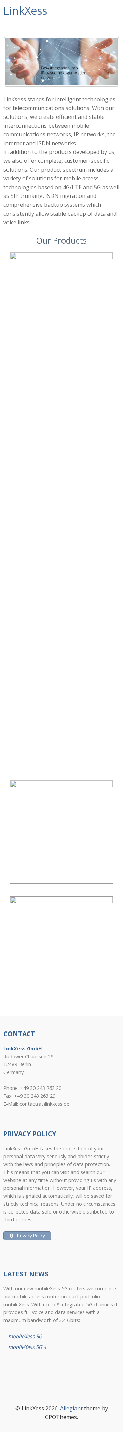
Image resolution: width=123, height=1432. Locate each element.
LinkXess (25, 10)
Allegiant (71, 1408)
